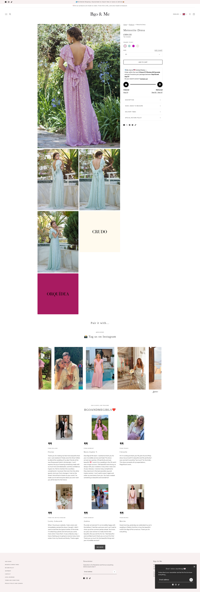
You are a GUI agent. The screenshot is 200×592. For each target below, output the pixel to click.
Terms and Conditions (12, 580)
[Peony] (125, 46)
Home (125, 24)
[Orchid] (133, 46)
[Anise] (129, 46)
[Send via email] (132, 125)
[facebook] (6, 2)
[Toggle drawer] (6, 14)
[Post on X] (127, 125)
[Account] (190, 14)
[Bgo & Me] (100, 14)
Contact (8, 574)
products (131, 24)
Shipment (8, 570)
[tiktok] (11, 2)
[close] (194, 567)
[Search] (10, 14)
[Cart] (194, 14)
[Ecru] (137, 46)
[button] (135, 125)
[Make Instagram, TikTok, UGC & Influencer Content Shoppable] (155, 392)
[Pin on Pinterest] (129, 125)
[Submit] (191, 580)
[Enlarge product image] (79, 86)
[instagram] (9, 2)
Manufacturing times (12, 564)
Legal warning (9, 577)
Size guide (8, 561)
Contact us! (144, 79)
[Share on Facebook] (124, 125)
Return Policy (9, 567)
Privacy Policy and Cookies (14, 583)
